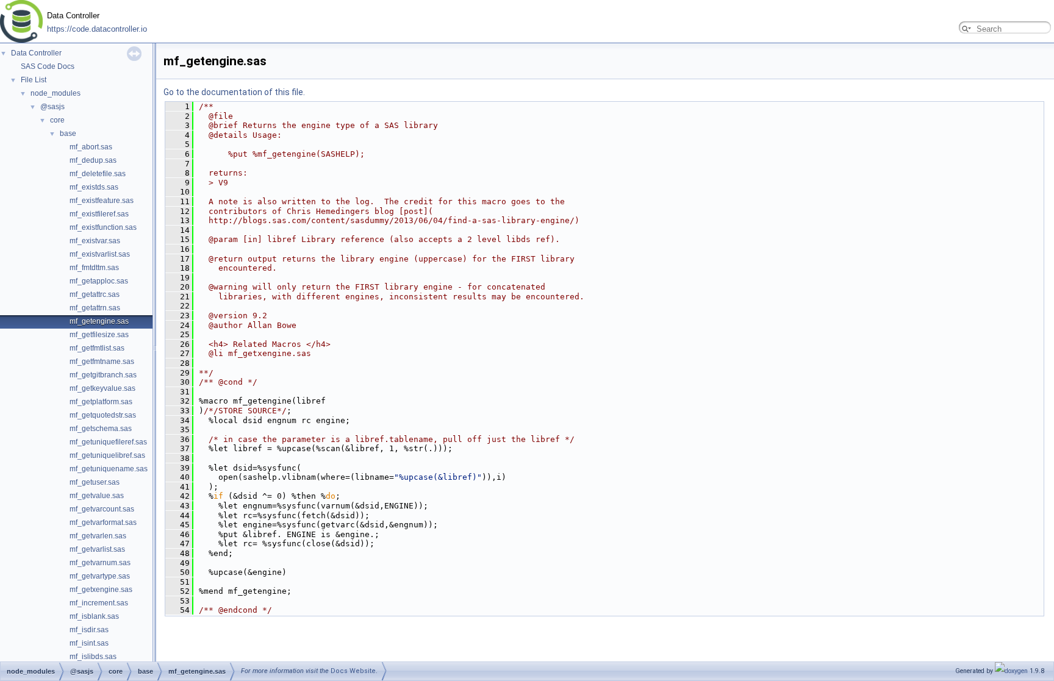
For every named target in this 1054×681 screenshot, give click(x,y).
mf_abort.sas (91, 147)
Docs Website (353, 671)
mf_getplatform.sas (101, 402)
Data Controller (36, 53)
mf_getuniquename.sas (109, 469)
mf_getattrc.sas (95, 294)
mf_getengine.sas (99, 321)
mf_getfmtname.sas (102, 361)
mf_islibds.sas (93, 656)
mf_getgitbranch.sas (103, 375)
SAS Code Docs (47, 66)
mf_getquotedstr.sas (103, 415)
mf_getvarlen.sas (98, 536)
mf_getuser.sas (95, 482)
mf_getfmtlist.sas (97, 348)
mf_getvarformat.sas (103, 522)
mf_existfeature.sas (102, 200)
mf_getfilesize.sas (99, 334)
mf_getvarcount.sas (102, 509)
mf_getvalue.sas (97, 495)
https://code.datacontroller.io (97, 29)
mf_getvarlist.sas (97, 549)
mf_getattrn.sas (95, 308)
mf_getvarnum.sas (100, 562)
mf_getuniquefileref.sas (108, 442)
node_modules (55, 93)
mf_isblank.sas (94, 616)
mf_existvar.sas (95, 241)
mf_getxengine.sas (101, 589)
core (57, 120)
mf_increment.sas (99, 603)
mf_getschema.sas (101, 428)
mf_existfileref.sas (99, 214)
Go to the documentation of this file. (234, 92)
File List (33, 80)
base (68, 133)
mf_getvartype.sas (100, 576)
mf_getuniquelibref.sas (107, 455)
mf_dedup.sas (93, 160)
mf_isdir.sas (89, 630)
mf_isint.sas (89, 643)
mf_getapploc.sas (99, 281)
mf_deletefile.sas (98, 173)
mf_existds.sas (94, 187)
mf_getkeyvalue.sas (102, 388)
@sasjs (52, 106)
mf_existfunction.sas (103, 227)
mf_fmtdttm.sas (94, 267)
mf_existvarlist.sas (100, 254)
